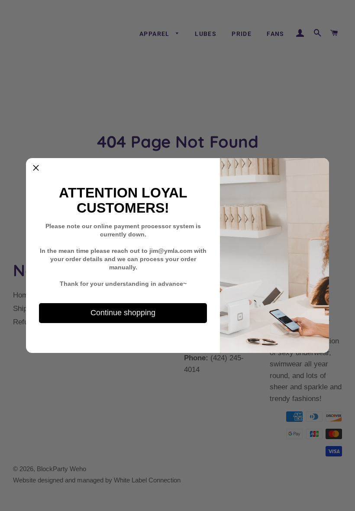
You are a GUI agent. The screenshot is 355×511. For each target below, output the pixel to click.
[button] (35, 168)
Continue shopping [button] (122, 312)
